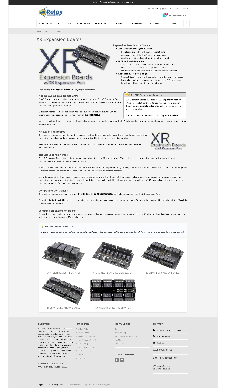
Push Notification (83, 351)
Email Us (160, 343)
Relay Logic (81, 358)
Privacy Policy (120, 332)
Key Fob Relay (82, 343)
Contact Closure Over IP (86, 340)
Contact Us (119, 343)
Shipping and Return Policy (126, 336)
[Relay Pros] (61, 12)
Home (38, 31)
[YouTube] (122, 360)
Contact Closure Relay (85, 336)
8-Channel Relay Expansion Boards (113, 273)
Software (80, 354)
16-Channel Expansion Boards (162, 273)
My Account (182, 9)
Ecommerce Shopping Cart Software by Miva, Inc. (89, 384)
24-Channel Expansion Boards (63, 308)
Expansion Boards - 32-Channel (113, 308)
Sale (174, 24)
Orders (167, 9)
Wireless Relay (82, 329)
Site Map (118, 340)
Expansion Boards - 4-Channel (63, 273)
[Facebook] (117, 360)
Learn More (129, 2)
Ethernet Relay (82, 332)
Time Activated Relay (85, 347)
